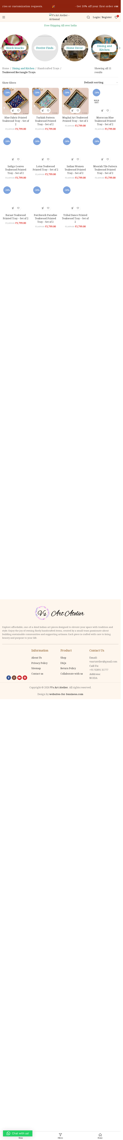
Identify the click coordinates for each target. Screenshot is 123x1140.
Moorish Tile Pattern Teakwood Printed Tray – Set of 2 (105, 170)
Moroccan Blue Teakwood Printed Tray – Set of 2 (105, 121)
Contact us (37, 673)
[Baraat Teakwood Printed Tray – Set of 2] (15, 198)
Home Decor (45, 48)
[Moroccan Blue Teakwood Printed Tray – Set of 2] (105, 101)
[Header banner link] (60, 6)
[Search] (88, 17)
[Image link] (60, 612)
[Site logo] (60, 17)
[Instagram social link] (14, 677)
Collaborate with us (71, 673)
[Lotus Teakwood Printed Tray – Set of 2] (45, 150)
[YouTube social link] (19, 677)
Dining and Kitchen (75, 47)
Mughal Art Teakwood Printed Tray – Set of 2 (75, 119)
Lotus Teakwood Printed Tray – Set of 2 (45, 168)
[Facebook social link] (8, 677)
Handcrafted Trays (48, 68)
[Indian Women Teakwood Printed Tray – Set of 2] (75, 150)
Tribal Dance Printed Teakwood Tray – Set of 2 (75, 218)
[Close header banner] (117, 6)
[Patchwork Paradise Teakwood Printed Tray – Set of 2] (45, 198)
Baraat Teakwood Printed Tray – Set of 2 (15, 216)
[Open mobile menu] (4, 17)
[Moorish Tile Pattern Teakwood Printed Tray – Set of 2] (105, 150)
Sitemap (36, 668)
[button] (120, 48)
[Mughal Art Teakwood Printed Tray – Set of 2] (75, 101)
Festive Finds (15, 48)
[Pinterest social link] (25, 677)
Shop (63, 657)
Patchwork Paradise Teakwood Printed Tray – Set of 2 (45, 218)
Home (5, 68)
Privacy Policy (39, 663)
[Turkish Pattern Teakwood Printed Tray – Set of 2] (45, 101)
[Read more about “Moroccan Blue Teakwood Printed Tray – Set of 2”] (102, 110)
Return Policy (68, 668)
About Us (36, 657)
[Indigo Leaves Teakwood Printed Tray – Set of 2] (15, 150)
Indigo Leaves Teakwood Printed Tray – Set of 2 (15, 170)
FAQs (63, 663)
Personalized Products (105, 47)
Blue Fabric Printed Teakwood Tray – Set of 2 (15, 121)
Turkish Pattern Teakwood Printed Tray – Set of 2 (45, 121)
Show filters (9, 83)
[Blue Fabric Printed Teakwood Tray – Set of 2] (15, 101)
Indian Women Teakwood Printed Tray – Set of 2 (75, 170)
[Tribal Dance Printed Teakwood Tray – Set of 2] (75, 198)
